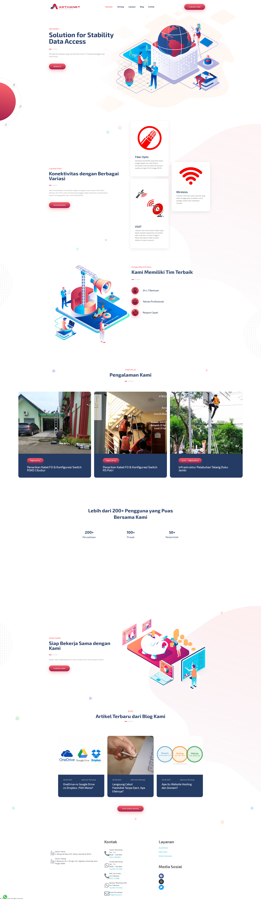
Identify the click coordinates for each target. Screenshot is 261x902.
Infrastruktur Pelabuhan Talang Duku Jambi (203, 468)
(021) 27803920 (115, 857)
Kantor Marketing (115, 850)
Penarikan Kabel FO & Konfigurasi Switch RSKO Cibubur (54, 468)
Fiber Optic (35, 461)
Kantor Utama (60, 851)
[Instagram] (161, 881)
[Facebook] (161, 876)
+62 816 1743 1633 (115, 869)
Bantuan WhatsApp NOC (118, 883)
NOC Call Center (115, 873)
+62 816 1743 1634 (115, 888)
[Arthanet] (65, 6)
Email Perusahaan (115, 892)
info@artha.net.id (115, 895)
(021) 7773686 (114, 878)
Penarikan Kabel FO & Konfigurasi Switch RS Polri (130, 468)
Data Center (163, 852)
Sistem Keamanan (165, 856)
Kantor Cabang (60, 859)
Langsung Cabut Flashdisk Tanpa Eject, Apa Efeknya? (128, 788)
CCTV (184, 461)
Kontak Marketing (116, 862)
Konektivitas (163, 848)
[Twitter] (161, 887)
